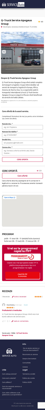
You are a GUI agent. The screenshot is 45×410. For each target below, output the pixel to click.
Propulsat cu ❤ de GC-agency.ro (22, 406)
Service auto (6, 333)
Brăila (13, 333)
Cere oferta (22, 159)
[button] (4, 52)
